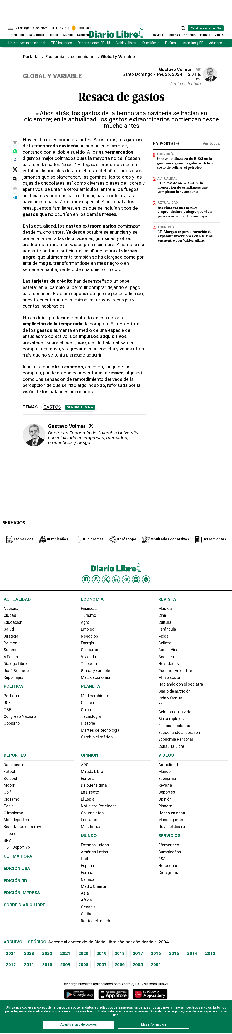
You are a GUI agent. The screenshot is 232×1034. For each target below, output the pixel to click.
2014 (192, 953)
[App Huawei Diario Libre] (149, 994)
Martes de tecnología (100, 730)
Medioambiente (95, 696)
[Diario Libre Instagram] (96, 579)
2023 (29, 953)
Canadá (87, 879)
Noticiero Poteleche (99, 806)
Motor (9, 785)
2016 (156, 953)
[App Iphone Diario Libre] (113, 994)
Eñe (161, 705)
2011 (29, 964)
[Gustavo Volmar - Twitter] (198, 69)
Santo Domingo (137, 74)
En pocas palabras (174, 725)
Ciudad (10, 615)
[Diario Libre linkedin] (116, 579)
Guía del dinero (171, 826)
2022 (47, 953)
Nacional (11, 608)
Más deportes (16, 820)
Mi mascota (169, 677)
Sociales (166, 657)
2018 (120, 953)
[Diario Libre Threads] (136, 579)
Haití (85, 859)
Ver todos (211, 143)
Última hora (18, 856)
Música (165, 608)
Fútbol (9, 771)
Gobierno (12, 723)
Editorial (88, 778)
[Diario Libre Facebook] (86, 579)
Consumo (89, 650)
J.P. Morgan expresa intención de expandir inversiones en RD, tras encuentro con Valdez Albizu (185, 236)
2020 (83, 953)
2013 (210, 953)
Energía (87, 643)
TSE (7, 709)
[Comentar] (15, 178)
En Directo (90, 792)
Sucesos (12, 650)
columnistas (82, 56)
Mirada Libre (92, 771)
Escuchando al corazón (179, 732)
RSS (162, 859)
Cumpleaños (169, 852)
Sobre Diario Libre (24, 905)
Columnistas (92, 813)
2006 (120, 964)
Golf (7, 792)
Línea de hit (14, 833)
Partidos (11, 696)
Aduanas (215, 43)
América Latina (94, 852)
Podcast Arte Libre (175, 670)
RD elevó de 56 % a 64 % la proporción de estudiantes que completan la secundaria (182, 188)
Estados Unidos (95, 845)
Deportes (173, 35)
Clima (86, 709)
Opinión (190, 35)
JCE (7, 702)
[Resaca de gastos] (15, 151)
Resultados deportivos (24, 826)
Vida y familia (170, 698)
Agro (85, 622)
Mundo (68, 35)
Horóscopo (168, 865)
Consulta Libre (171, 746)
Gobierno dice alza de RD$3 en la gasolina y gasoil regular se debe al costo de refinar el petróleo (186, 163)
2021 (65, 953)
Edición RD (15, 880)
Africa (86, 900)
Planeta (205, 35)
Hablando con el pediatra (180, 684)
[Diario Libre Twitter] (106, 579)
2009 (65, 964)
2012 (11, 964)
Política (53, 35)
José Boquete (16, 670)
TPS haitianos (61, 43)
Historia (88, 723)
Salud (9, 629)
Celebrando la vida (174, 712)
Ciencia (87, 702)
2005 (138, 964)
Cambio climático (97, 737)
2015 (174, 953)
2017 (138, 953)
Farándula (167, 629)
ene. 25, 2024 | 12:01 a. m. (178, 77)
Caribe (86, 914)
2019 (101, 953)
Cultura (165, 622)
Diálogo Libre (15, 663)
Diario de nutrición (174, 691)
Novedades (168, 663)
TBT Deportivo (17, 847)
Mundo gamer (170, 820)
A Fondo (11, 657)
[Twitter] (91, 426)
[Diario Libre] (116, 33)
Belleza (165, 643)
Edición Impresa (22, 892)
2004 (156, 964)
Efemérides (168, 845)
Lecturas (89, 820)
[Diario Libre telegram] (126, 579)
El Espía (87, 799)
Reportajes (13, 677)
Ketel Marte (150, 43)
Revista (158, 35)
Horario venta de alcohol (26, 43)
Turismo (88, 615)
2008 (83, 964)
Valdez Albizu (126, 43)
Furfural (170, 43)
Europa (87, 872)
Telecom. (89, 663)
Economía (84, 35)
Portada (30, 56)
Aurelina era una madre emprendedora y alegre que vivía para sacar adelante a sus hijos (185, 212)
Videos (219, 35)
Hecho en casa (171, 813)
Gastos (52, 407)
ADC (84, 764)
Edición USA (17, 868)
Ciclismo (11, 799)
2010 (47, 964)
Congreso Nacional (20, 716)
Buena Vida (168, 650)
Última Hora (16, 35)
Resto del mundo (96, 921)
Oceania (88, 907)
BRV (7, 840)
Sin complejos (171, 718)
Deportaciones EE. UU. (94, 43)
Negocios (89, 636)
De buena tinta (94, 785)
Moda (163, 636)
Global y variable (95, 670)
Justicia (11, 636)
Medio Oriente (93, 886)
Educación (13, 622)
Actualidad (36, 35)
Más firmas (91, 826)
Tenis (9, 806)
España (87, 865)
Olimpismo (13, 813)
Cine (162, 615)
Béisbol (10, 778)
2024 (11, 953)
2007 (101, 964)
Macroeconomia (95, 677)
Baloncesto (14, 764)
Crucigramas (170, 872)
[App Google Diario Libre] (80, 994)
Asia (85, 893)
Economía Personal (175, 739)
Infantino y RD (192, 43)
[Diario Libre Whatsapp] (146, 579)
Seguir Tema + (80, 407)
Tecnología (91, 716)
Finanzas (89, 608)
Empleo (87, 629)
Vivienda (88, 657)
